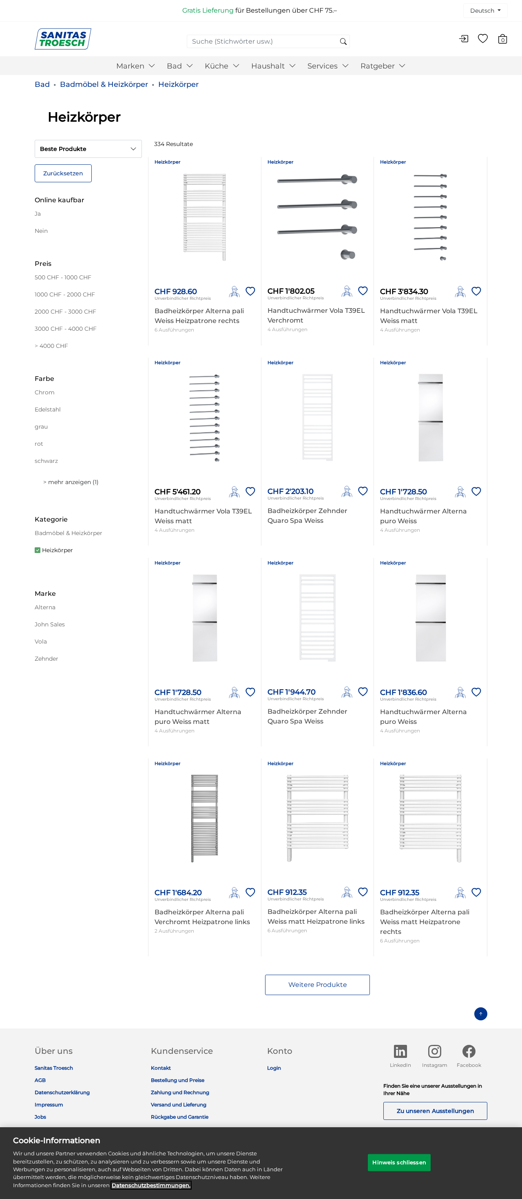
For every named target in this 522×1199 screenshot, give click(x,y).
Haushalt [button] (269, 66)
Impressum (49, 1105)
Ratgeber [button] (379, 66)
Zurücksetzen (63, 173)
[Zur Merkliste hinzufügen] (249, 291)
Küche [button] (217, 66)
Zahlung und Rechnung (180, 1092)
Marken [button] (131, 66)
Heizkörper (178, 84)
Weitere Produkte (317, 985)
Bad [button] (175, 66)
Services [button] (323, 66)
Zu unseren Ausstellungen (435, 1111)
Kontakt (161, 1068)
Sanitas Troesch (54, 1068)
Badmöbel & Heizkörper (104, 84)
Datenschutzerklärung (62, 1092)
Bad (42, 84)
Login (274, 1068)
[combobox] (268, 41)
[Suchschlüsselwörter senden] (343, 42)
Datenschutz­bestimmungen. (151, 1185)
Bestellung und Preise (177, 1080)
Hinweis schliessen (399, 1162)
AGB (40, 1080)
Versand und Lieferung (178, 1105)
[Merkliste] (483, 39)
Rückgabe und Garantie (179, 1117)
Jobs (40, 1117)
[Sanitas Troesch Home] (63, 38)
